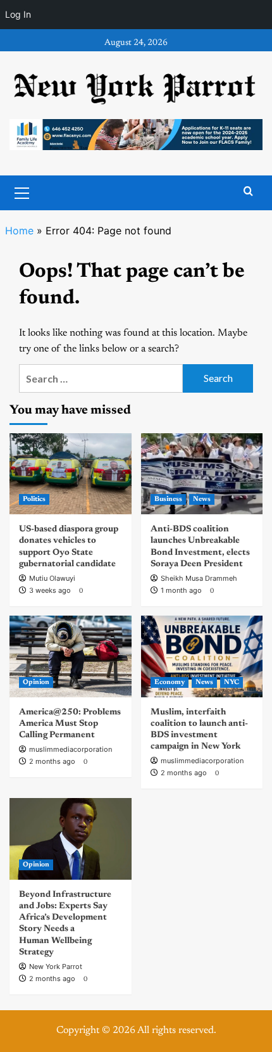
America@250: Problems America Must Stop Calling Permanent (70, 724)
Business (168, 499)
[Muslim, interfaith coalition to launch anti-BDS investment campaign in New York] (202, 656)
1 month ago (181, 590)
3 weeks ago (50, 590)
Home (19, 230)
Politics (34, 499)
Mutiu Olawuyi (52, 578)
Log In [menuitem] (18, 14)
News (202, 499)
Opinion (36, 682)
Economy (169, 682)
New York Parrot (55, 966)
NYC (231, 682)
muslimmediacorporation (70, 749)
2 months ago (52, 761)
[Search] (248, 192)
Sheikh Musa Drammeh (199, 578)
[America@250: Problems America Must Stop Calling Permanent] (70, 656)
